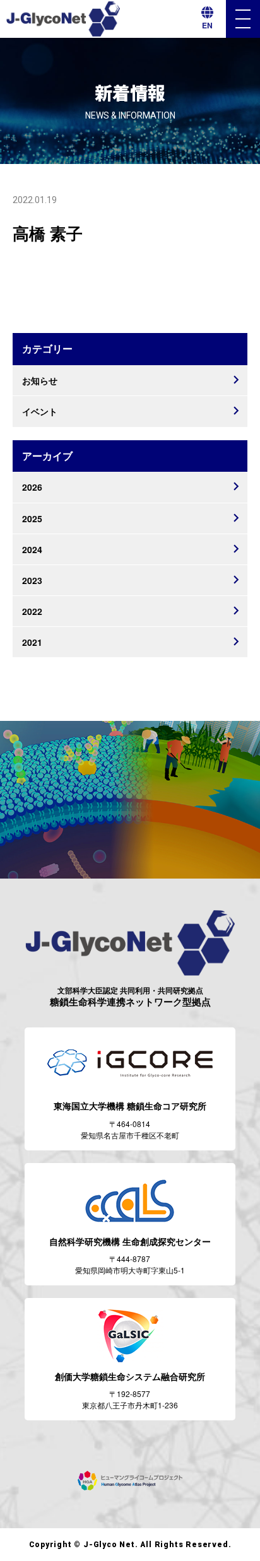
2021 (32, 642)
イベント (39, 411)
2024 (32, 549)
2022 (32, 611)
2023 (32, 580)
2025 (32, 518)
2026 (32, 487)
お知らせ (39, 380)
